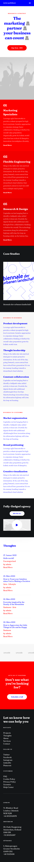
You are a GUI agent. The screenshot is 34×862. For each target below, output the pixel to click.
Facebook (7, 757)
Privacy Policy (9, 782)
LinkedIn (7, 763)
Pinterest (7, 765)
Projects (7, 733)
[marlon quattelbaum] (9, 3)
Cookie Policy (9, 779)
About (5, 738)
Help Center (8, 787)
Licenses (7, 784)
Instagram (7, 760)
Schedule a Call (17, 697)
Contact (6, 744)
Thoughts (7, 735)
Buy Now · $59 (17, 48)
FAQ (5, 776)
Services (7, 741)
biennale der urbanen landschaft (17, 304)
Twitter (6, 755)
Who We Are (17, 513)
